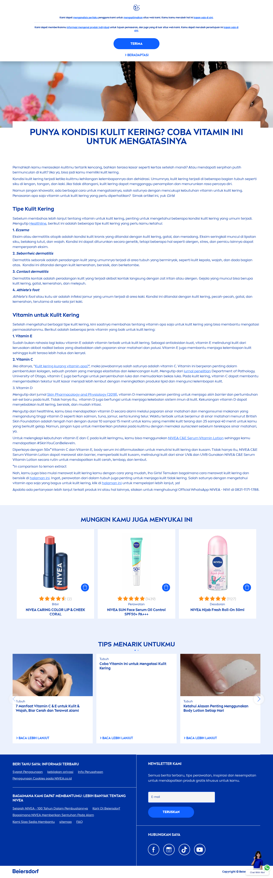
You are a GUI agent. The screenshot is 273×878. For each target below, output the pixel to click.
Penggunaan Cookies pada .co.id (42, 778)
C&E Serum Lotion (196, 438)
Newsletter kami (164, 764)
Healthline (37, 223)
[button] (85, 587)
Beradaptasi (137, 55)
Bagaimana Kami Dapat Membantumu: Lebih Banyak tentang (69, 798)
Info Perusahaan (90, 772)
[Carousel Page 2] (137, 650)
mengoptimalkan (133, 17)
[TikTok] (184, 849)
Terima (136, 44)
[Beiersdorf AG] (26, 872)
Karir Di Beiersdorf (106, 808)
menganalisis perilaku (85, 17)
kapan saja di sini (203, 17)
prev (14, 699)
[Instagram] (169, 849)
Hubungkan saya (164, 835)
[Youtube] (199, 849)
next (259, 699)
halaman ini (40, 478)
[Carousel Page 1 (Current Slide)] (135, 650)
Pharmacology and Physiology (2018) (82, 394)
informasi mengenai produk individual (88, 27)
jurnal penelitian (197, 371)
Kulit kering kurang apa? (62, 366)
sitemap (65, 822)
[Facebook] (153, 849)
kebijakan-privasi (60, 772)
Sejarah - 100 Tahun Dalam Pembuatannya (50, 808)
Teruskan (171, 812)
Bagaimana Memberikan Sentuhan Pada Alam (53, 815)
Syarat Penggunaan (28, 772)
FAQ (79, 822)
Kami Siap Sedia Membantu (34, 822)
